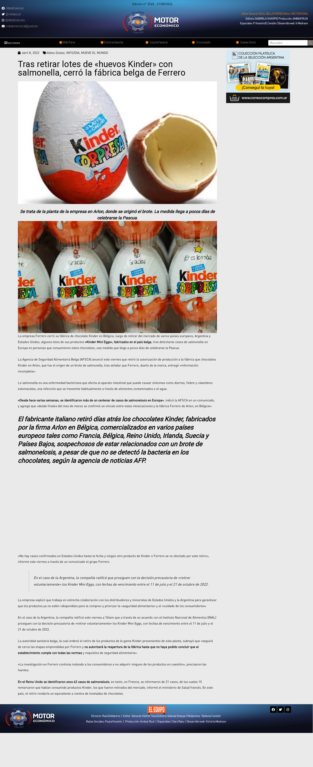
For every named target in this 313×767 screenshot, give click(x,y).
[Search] (310, 43)
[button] (274, 14)
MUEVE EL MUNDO (94, 53)
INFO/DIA (72, 53)
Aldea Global (56, 53)
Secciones (13, 43)
